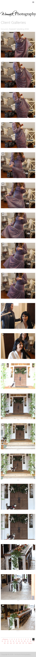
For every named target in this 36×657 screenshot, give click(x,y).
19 (21, 641)
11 (33, 639)
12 (2, 641)
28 (17, 643)
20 (25, 641)
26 (11, 643)
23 (33, 641)
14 (7, 641)
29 (20, 643)
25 (8, 643)
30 (23, 643)
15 (10, 641)
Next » (30, 643)
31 (26, 643)
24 (4, 643)
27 (14, 643)
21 (27, 641)
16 (13, 641)
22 (30, 641)
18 (18, 641)
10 (30, 639)
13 (5, 641)
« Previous (5, 639)
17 (16, 641)
